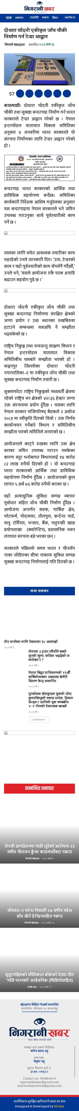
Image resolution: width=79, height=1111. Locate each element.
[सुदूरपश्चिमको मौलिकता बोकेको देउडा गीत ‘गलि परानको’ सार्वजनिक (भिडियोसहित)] (39, 960)
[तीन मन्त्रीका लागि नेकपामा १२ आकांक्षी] (39, 618)
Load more (38, 719)
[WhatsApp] (48, 93)
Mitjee (59, 1106)
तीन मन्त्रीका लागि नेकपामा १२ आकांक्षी (31, 642)
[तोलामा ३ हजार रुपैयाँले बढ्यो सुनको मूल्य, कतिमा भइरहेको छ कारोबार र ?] (14, 658)
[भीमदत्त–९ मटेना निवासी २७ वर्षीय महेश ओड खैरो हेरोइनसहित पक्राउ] (39, 896)
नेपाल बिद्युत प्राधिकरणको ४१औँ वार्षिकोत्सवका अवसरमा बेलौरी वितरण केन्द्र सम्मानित (49, 677)
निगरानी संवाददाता (15, 45)
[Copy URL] (57, 93)
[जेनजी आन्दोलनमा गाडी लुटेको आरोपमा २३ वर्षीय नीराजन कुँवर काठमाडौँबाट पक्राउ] (39, 832)
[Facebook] (20, 93)
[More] (67, 93)
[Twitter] (29, 93)
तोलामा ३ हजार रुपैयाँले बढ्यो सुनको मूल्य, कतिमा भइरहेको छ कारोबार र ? (49, 656)
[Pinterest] (39, 93)
